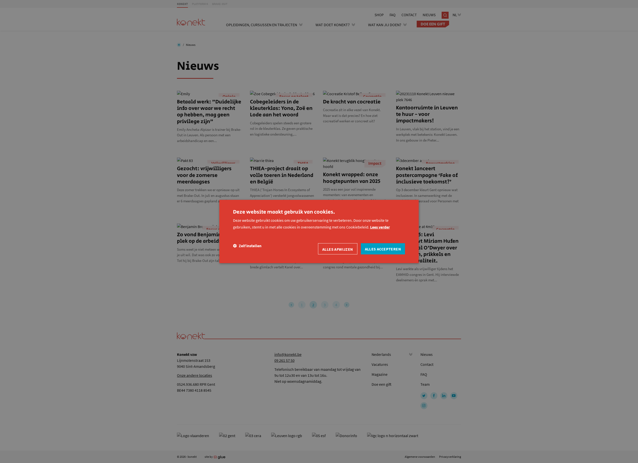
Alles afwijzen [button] (337, 249)
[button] (247, 245)
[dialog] (319, 231)
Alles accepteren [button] (383, 248)
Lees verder (380, 227)
